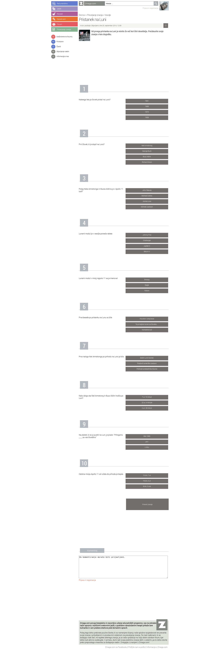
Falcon (146, 290)
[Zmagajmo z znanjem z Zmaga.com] (81, 3)
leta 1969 (147, 436)
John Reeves (146, 190)
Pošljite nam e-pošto (137, 647)
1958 (147, 117)
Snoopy (147, 279)
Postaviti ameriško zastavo (147, 363)
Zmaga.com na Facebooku (116, 647)
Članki (59, 46)
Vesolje (108, 14)
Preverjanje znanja (95, 14)
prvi (147, 442)
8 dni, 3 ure (147, 486)
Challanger (147, 240)
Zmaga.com (90, 3)
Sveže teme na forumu (64, 36)
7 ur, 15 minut (147, 397)
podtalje (87, 25)
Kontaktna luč (147, 330)
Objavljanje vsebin (63, 51)
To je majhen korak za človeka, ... (146, 324)
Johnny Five (147, 235)
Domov (82, 14)
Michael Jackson (147, 207)
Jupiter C (147, 246)
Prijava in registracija (150, 8)
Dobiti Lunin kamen (147, 358)
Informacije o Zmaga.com (157, 647)
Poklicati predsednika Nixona (147, 369)
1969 (147, 106)
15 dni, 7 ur (147, 475)
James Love (147, 201)
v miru (147, 447)
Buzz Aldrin (147, 156)
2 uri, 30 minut (147, 408)
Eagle (147, 285)
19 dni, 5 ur (147, 481)
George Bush (146, 151)
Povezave (60, 41)
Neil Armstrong (147, 145)
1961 (147, 101)
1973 (147, 112)
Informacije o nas (63, 56)
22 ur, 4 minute (147, 402)
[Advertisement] (124, 62)
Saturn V (147, 251)
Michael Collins (147, 196)
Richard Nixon (147, 162)
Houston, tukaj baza (147, 319)
